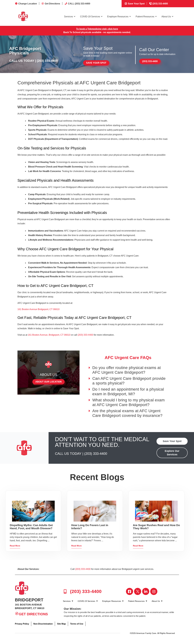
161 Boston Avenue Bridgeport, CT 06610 (38, 309)
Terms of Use (76, 624)
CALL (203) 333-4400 (79, 3)
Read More (15, 546)
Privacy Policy (22, 624)
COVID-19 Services (90, 16)
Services (68, 16)
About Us (166, 16)
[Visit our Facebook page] (129, 591)
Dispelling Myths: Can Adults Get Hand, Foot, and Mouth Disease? (31, 527)
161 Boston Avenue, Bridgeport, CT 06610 (49, 335)
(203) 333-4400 (160, 3)
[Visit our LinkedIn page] (145, 591)
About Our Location (48, 382)
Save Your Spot (136, 3)
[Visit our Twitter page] (137, 591)
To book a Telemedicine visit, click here (97, 29)
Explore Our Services (172, 453)
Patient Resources (145, 16)
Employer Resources (117, 16)
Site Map (61, 624)
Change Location (27, 3)
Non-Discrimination (43, 624)
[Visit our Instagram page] (153, 591)
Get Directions (52, 3)
